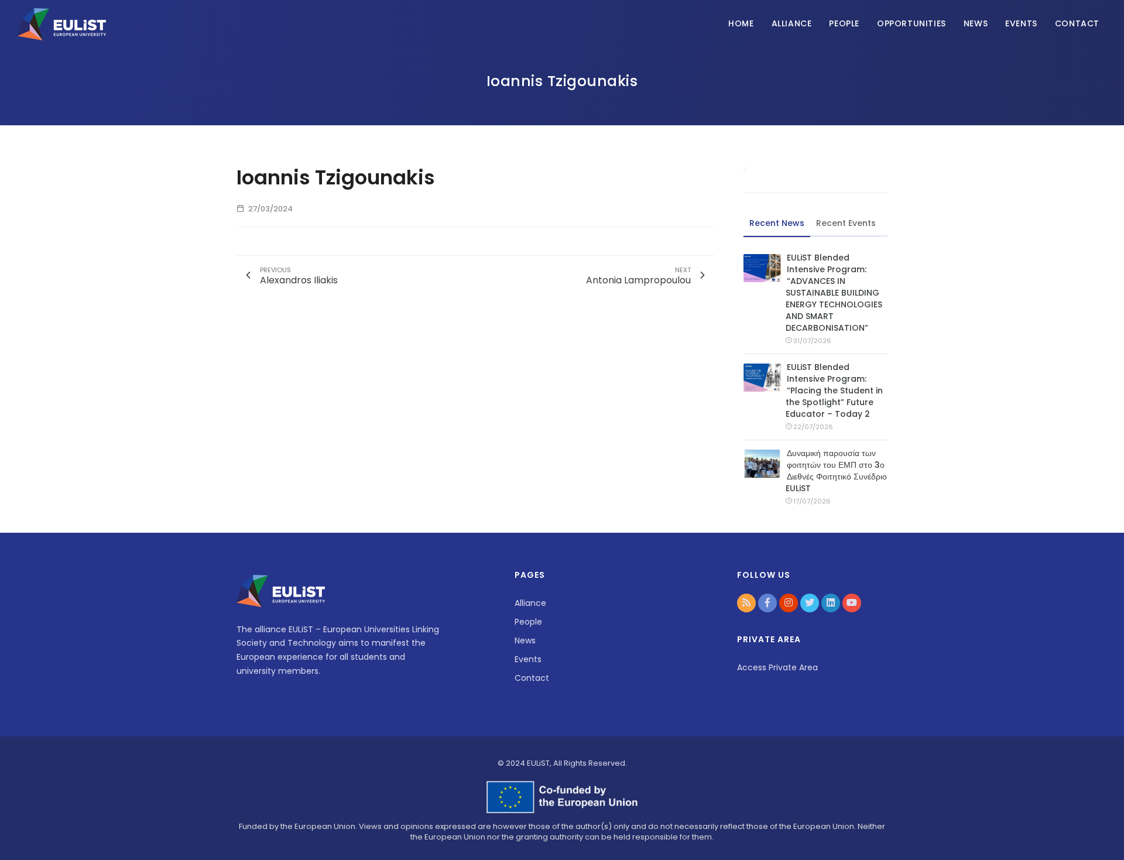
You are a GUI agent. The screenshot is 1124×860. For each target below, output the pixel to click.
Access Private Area (777, 667)
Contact (1077, 23)
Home (740, 23)
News (976, 23)
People (844, 23)
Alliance (792, 23)
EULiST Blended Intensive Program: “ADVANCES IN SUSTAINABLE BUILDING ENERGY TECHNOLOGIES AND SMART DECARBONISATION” (834, 293)
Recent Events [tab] (846, 223)
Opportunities (911, 23)
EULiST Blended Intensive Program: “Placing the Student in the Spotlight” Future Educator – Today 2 (834, 390)
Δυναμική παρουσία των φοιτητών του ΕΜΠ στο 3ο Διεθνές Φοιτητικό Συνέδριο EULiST (836, 470)
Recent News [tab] (776, 223)
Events (1021, 23)
